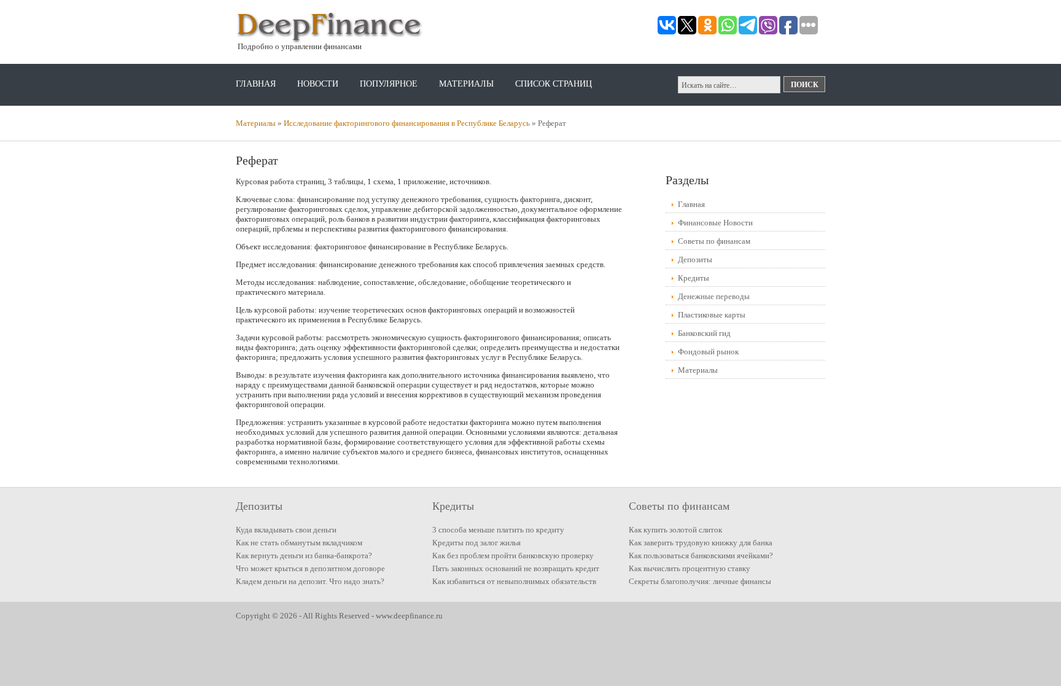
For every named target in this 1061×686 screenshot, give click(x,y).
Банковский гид (704, 333)
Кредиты (693, 278)
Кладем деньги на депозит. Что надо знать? (310, 581)
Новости (317, 83)
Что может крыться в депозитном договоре (310, 568)
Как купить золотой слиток (675, 529)
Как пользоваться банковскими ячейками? (701, 555)
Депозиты (695, 259)
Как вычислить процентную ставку (689, 568)
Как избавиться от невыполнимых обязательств (514, 581)
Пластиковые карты (711, 314)
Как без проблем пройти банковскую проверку (513, 555)
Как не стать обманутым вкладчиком (299, 542)
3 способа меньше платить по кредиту (498, 529)
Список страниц (553, 83)
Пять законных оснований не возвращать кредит (515, 568)
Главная (256, 83)
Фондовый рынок (708, 351)
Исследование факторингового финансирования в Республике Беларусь (407, 123)
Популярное (389, 83)
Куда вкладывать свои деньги (286, 529)
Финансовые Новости (715, 222)
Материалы (466, 83)
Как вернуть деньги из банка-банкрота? (304, 555)
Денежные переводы (714, 296)
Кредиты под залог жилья (476, 542)
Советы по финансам (714, 241)
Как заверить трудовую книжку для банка (700, 542)
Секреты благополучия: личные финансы (700, 581)
